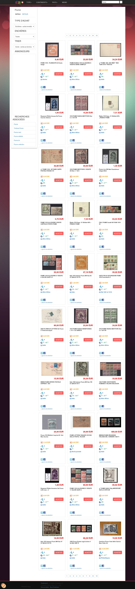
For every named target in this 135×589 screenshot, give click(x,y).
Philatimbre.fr (44, 583)
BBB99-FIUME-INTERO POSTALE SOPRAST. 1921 (51, 382)
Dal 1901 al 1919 (106, 292)
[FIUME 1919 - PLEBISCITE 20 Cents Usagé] (52, 50)
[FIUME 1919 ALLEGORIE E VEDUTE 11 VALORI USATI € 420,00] (81, 475)
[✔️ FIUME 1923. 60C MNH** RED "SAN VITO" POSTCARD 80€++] (110, 50)
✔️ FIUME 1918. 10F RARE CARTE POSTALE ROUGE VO (51, 170)
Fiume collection (19, 144)
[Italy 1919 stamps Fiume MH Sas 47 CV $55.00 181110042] (52, 528)
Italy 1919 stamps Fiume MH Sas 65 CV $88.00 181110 (80, 276)
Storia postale (76, 452)
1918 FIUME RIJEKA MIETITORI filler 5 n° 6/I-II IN (110, 329)
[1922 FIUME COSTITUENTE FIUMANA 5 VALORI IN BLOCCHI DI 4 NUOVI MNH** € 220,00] (110, 369)
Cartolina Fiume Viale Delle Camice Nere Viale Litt (110, 542)
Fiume (16, 124)
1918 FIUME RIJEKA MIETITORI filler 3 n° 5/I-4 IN (81, 117)
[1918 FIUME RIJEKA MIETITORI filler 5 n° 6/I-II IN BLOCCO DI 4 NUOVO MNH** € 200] (110, 316)
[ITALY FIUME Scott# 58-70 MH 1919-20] (110, 209)
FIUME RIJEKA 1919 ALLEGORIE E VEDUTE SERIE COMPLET (80, 63)
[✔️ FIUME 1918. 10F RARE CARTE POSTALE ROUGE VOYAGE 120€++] (52, 156)
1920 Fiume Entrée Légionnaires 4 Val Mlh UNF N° (80, 542)
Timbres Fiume (18, 128)
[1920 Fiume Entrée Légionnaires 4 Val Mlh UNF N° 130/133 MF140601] (81, 528)
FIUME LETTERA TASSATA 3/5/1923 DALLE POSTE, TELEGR (81, 436)
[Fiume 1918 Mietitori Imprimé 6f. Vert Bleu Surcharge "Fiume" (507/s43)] (52, 422)
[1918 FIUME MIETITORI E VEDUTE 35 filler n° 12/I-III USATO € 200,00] (81, 156)
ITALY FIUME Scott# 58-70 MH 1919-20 (110, 223)
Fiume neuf (17, 132)
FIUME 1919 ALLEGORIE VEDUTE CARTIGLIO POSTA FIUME (51, 223)
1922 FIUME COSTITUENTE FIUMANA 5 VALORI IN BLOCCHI (109, 382)
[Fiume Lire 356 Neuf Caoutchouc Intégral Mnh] (110, 156)
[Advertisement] (24, 84)
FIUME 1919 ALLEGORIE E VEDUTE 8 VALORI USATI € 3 (52, 276)
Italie (102, 79)
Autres (45, 79)
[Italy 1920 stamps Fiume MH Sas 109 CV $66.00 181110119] (81, 369)
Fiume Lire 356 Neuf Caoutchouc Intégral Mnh (109, 170)
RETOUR (25, 14)
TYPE (28, 2)
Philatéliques (105, 558)
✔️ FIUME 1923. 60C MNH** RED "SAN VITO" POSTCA (109, 63)
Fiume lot (17, 140)
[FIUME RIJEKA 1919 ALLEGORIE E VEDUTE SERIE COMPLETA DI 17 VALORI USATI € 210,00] (81, 50)
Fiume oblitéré (18, 136)
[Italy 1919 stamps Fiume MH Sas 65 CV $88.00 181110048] (81, 263)
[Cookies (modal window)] (3, 585)
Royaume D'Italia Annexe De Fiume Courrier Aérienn (51, 117)
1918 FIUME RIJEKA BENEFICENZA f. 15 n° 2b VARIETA (81, 329)
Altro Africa (75, 79)
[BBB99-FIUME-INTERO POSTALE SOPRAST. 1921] (52, 369)
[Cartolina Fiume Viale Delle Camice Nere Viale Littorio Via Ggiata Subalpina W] (110, 529)
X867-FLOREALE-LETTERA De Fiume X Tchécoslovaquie (52, 329)
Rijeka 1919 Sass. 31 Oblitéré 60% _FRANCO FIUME (109, 117)
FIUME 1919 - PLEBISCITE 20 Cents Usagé (51, 63)
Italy (73, 292)
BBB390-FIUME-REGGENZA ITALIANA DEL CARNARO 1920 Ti (109, 436)
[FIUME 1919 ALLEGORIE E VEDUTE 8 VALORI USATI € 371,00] (52, 263)
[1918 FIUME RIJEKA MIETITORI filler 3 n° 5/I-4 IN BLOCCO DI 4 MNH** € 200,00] (81, 103)
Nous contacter (45, 587)
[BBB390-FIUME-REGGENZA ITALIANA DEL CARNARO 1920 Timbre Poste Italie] (110, 422)
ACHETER (59, 74)
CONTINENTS (41, 2)
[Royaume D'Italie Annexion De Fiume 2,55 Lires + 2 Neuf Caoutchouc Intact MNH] (52, 475)
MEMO (64, 2)
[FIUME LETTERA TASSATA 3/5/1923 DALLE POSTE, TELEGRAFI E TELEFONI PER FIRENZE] (81, 422)
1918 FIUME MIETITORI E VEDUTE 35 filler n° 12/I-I (80, 170)
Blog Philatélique (54, 587)
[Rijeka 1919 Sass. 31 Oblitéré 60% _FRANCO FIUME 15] (110, 103)
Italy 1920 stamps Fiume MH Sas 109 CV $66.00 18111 (81, 382)
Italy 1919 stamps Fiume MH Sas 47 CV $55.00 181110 (51, 542)
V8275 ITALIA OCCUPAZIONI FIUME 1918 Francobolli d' (110, 276)
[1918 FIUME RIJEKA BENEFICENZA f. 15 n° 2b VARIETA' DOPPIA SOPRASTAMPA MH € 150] (81, 316)
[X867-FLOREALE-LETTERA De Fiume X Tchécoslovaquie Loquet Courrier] (52, 316)
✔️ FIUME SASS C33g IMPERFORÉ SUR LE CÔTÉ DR (110, 489)
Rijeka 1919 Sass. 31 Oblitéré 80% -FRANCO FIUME (80, 223)
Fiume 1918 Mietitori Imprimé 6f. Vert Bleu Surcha (52, 436)
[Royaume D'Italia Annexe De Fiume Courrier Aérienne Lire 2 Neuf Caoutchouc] (52, 103)
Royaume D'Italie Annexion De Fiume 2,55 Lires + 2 (52, 489)
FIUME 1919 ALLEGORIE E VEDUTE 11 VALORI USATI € (81, 489)
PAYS (54, 2)
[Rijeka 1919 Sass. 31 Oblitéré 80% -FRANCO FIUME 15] (81, 209)
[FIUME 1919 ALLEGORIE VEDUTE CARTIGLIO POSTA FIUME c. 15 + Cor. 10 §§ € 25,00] (52, 209)
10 (96, 35)
